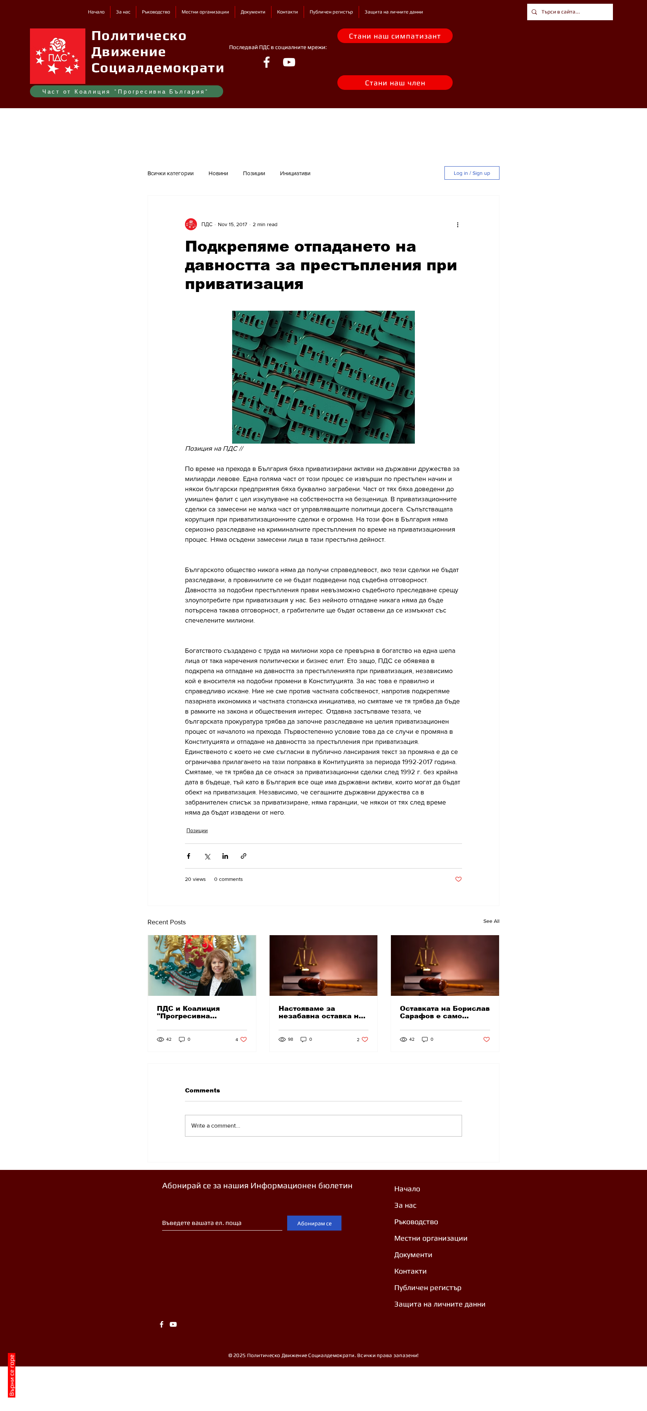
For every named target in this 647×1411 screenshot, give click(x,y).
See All (491, 921)
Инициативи (295, 173)
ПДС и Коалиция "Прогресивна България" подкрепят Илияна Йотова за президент (197, 1012)
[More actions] (457, 224)
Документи (413, 1254)
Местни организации (431, 1238)
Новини (218, 173)
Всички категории (171, 173)
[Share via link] (243, 856)
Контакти (410, 1270)
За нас (405, 1205)
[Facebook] (266, 62)
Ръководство (416, 1221)
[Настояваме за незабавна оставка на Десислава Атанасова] (324, 965)
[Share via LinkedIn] (225, 856)
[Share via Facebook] (188, 856)
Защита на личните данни (440, 1303)
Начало (407, 1188)
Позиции (254, 173)
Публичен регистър (428, 1287)
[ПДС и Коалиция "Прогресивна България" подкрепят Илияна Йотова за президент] (202, 965)
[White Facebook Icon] (161, 1324)
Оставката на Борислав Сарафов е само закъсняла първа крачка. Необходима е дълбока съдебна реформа (445, 1012)
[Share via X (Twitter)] (206, 856)
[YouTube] (289, 62)
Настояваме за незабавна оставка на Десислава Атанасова (321, 1012)
